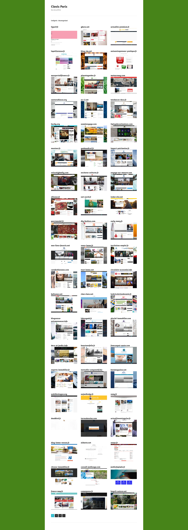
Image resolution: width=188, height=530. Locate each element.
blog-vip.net (86, 51)
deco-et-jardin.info (59, 345)
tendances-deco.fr (118, 99)
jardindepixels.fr (118, 467)
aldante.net (86, 442)
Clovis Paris (59, 6)
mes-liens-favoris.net (60, 245)
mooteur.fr (55, 148)
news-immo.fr (87, 245)
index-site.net (117, 197)
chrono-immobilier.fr (60, 467)
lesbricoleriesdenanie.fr (121, 294)
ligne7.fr (54, 27)
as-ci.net (84, 99)
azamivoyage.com (89, 124)
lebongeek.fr (86, 318)
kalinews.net (56, 294)
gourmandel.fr (57, 221)
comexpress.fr (87, 491)
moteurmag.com (118, 75)
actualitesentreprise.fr (121, 418)
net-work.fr (86, 197)
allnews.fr (55, 197)
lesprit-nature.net (119, 491)
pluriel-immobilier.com (121, 318)
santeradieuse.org (59, 99)
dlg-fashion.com (88, 221)
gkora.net (85, 27)
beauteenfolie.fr (88, 345)
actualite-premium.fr (120, 27)
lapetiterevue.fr (58, 51)
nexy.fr (114, 394)
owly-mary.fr (117, 221)
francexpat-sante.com (120, 345)
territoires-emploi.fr (120, 245)
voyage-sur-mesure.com (121, 172)
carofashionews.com (60, 269)
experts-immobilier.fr (60, 369)
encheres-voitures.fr (90, 172)
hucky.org (55, 124)
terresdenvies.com (89, 418)
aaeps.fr (114, 442)
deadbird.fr (56, 418)
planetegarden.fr (88, 75)
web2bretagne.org (59, 394)
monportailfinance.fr (60, 75)
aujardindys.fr (87, 394)
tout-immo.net (87, 269)
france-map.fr (57, 491)
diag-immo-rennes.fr (60, 442)
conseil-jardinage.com (90, 467)
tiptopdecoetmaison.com (122, 124)
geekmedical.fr (87, 148)
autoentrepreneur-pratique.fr (124, 51)
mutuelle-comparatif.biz (91, 369)
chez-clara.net (87, 294)
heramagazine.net (118, 369)
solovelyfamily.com (59, 172)
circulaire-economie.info (121, 269)
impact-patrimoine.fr (120, 148)
